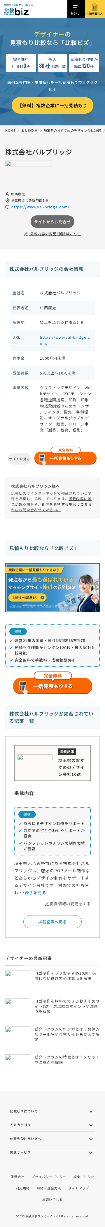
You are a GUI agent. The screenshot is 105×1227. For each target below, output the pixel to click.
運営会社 (17, 1176)
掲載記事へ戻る (52, 921)
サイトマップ (78, 1188)
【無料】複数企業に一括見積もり (53, 105)
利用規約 (23, 1188)
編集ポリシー (84, 1176)
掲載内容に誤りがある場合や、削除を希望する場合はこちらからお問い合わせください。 (51, 504)
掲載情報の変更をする (70, 903)
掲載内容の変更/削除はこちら (55, 233)
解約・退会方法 (49, 1188)
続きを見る (35, 892)
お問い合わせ (52, 1199)
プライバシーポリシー (49, 1176)
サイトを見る (19, 458)
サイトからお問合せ (52, 221)
